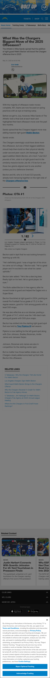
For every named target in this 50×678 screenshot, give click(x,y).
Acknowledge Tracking (25, 673)
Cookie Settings (24, 661)
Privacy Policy (35, 631)
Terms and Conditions (11, 628)
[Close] (47, 620)
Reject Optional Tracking (25, 666)
